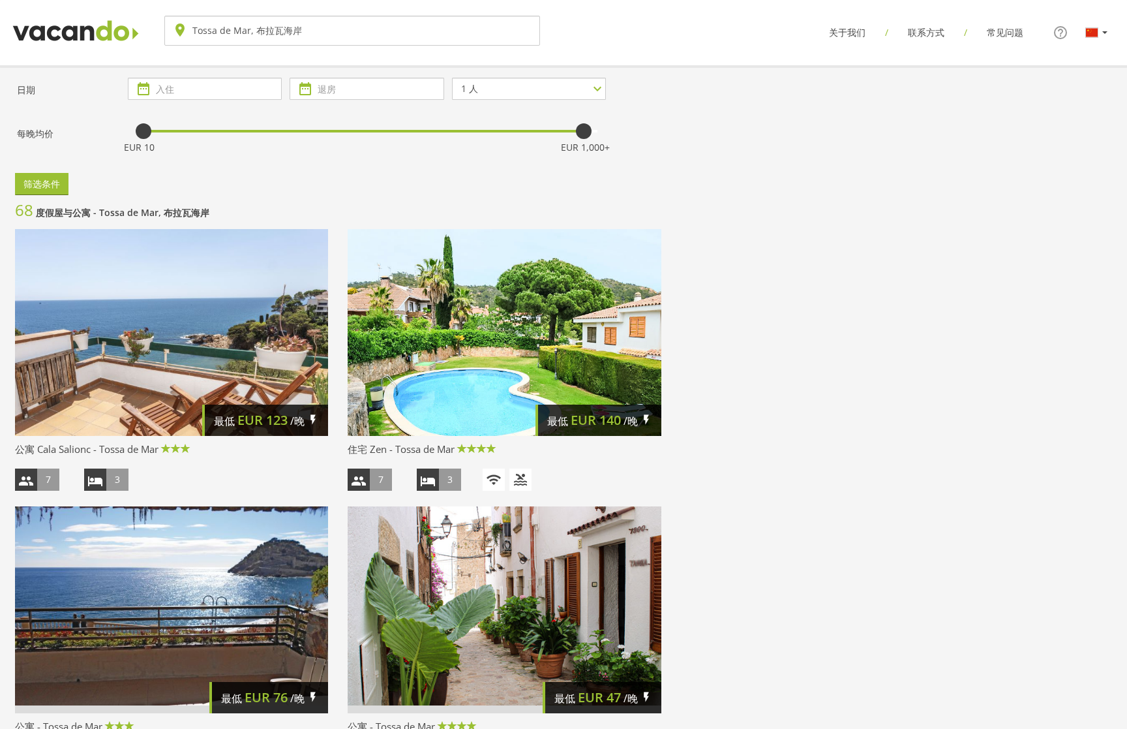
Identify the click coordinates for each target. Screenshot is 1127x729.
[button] (1096, 32)
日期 (26, 90)
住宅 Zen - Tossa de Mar (401, 449)
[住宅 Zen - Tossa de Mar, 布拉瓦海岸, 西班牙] (504, 332)
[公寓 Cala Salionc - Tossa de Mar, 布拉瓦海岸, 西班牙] (171, 332)
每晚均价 (35, 133)
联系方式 (926, 32)
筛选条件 (41, 184)
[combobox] (352, 31)
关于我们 (847, 32)
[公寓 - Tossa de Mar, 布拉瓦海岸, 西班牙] (171, 609)
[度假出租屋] (75, 20)
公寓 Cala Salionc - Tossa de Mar (86, 449)
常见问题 (1005, 32)
